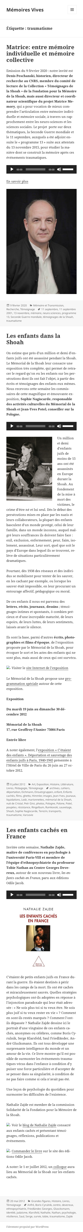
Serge (29, 1216)
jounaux (70, 796)
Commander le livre (27, 1151)
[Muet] (59, 169)
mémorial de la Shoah (58, 799)
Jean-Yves (59, 796)
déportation (13, 792)
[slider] (68, 169)
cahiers (65, 788)
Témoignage (27, 309)
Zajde (69, 1216)
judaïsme (22, 1212)
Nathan (56, 1212)
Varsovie (28, 815)
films (19, 796)
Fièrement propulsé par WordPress (27, 1227)
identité (10, 1212)
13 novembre (21, 313)
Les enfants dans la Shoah (33, 339)
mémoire (36, 313)
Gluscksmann (61, 1209)
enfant (58, 792)
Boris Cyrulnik (43, 1205)
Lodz (24, 799)
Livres (9, 788)
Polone (60, 803)
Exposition (43, 784)
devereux (67, 1205)
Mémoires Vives (25, 9)
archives (55, 788)
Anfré (30, 1205)
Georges (47, 1209)
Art (33, 784)
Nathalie (45, 1212)
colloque (60, 1167)
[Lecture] (12, 169)
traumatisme (14, 321)
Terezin (43, 811)
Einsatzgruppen (43, 792)
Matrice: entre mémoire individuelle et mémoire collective (40, 53)
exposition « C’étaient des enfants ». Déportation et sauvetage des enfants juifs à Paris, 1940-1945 (39, 755)
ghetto (27, 796)
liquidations (13, 799)
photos (40, 803)
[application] (41, 169)
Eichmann (27, 792)
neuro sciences (52, 313)
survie (37, 1216)
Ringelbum (37, 807)
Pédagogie (21, 788)
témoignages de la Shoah (58, 317)
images (47, 796)
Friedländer (34, 1209)
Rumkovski (51, 807)
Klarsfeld (34, 1212)
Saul (21, 1216)
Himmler (37, 796)
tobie (45, 1216)
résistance (24, 807)
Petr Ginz (29, 803)
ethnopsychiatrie (16, 1209)
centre (57, 1205)
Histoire (54, 784)
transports (55, 811)
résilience (12, 1216)
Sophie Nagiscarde (26, 811)
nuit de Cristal (14, 803)
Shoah (10, 811)
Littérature (67, 784)
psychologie (69, 1212)
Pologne (50, 803)
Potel (69, 803)
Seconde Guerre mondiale (26, 317)
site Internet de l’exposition (47, 668)
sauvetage (65, 807)
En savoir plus (17, 181)
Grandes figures (40, 1201)
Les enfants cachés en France (36, 833)
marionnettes (36, 799)
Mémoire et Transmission (48, 305)
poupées (11, 807)
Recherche (12, 309)
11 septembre (49, 309)
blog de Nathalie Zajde (39, 1125)
